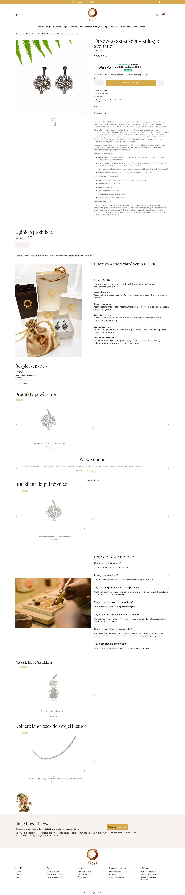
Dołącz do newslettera (117, 827)
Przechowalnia (83, 877)
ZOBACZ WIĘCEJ (92, 480)
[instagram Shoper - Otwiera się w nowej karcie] (164, 2)
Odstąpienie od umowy (149, 877)
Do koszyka (48, 438)
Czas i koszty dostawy (117, 877)
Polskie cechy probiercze (56, 874)
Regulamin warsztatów (149, 874)
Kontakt (18, 872)
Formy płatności (115, 872)
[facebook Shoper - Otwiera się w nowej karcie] (159, 2)
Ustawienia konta (84, 874)
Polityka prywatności (148, 872)
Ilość (95, 78)
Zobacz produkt (52, 771)
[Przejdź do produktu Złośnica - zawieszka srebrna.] (53, 687)
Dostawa (112, 874)
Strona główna (19, 33)
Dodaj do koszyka (132, 83)
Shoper (29, 886)
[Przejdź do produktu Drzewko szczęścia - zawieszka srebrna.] (49, 420)
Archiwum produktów (54, 877)
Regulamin (144, 880)
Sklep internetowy (92, 893)
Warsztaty (19, 874)
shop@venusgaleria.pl (23, 383)
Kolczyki (40, 33)
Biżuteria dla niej (31, 33)
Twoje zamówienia (84, 872)
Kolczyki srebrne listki (52, 33)
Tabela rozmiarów (53, 872)
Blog (17, 877)
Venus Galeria (98, 50)
